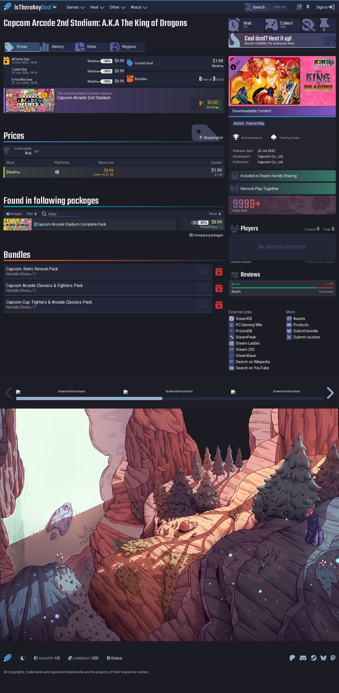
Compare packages (208, 235)
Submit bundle (305, 331)
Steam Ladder (248, 343)
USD (86, 658)
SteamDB (244, 318)
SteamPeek (246, 337)
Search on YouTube (252, 368)
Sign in (322, 7)
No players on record (282, 247)
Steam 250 (245, 349)
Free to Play (255, 123)
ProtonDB (244, 331)
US (49, 658)
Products (301, 325)
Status (116, 658)
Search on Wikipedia (253, 362)
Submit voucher (306, 337)
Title (29, 214)
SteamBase (246, 355)
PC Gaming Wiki (249, 325)
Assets (299, 318)
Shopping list (213, 138)
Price (213, 214)
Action (239, 123)
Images (16, 214)
